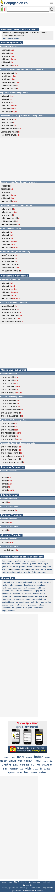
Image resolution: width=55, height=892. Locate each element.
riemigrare (27, 608)
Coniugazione (34, 882)
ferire (34, 572)
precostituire (16, 591)
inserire (27, 572)
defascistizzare (39, 599)
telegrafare (17, 608)
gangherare (18, 588)
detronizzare (29, 588)
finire (4, 561)
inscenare (6, 608)
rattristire (42, 572)
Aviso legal (23, 888)
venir (47, 757)
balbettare (35, 602)
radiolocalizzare (29, 582)
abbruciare (22, 605)
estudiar (47, 764)
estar (42, 772)
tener (20, 757)
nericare (16, 593)
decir (3, 760)
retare (18, 582)
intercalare (6, 599)
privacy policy (28, 891)
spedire (25, 564)
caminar (24, 764)
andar (35, 769)
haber (38, 757)
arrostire (39, 569)
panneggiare (40, 596)
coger (6, 757)
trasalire (37, 566)
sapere (5, 605)
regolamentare (8, 610)
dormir (29, 757)
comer (35, 764)
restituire (14, 566)
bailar (13, 757)
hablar (28, 760)
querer (11, 772)
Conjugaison (7, 882)
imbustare (28, 596)
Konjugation (47, 882)
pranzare (32, 605)
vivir (28, 768)
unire (40, 564)
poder (34, 772)
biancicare (6, 593)
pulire (26, 561)
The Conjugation (21, 882)
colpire (31, 569)
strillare (40, 605)
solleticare (38, 608)
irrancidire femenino (11, 38)
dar (51, 761)
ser (5, 768)
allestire (48, 569)
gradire (5, 566)
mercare (5, 591)
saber (19, 772)
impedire (15, 569)
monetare (27, 599)
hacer (38, 760)
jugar (15, 765)
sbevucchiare (16, 585)
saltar (12, 760)
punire (22, 566)
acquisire (47, 566)
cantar (6, 764)
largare (13, 605)
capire (11, 561)
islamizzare (26, 593)
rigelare (5, 585)
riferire (6, 572)
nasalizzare (18, 596)
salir (21, 769)
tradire (19, 572)
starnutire (6, 564)
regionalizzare (8, 582)
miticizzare (6, 596)
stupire (24, 569)
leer (26, 772)
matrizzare (17, 599)
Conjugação (27, 885)
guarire (33, 564)
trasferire (16, 564)
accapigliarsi (40, 585)
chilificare (41, 588)
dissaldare (28, 585)
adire (12, 572)
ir (41, 768)
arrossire (6, 569)
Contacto (39, 891)
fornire (29, 566)
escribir (13, 768)
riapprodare (46, 602)
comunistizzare (22, 602)
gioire (42, 561)
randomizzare (44, 582)
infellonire (6, 588)
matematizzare (39, 593)
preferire (19, 561)
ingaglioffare (39, 591)
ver (20, 760)
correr (45, 761)
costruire (35, 561)
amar (47, 768)
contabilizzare (8, 602)
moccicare (27, 591)
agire (46, 564)
